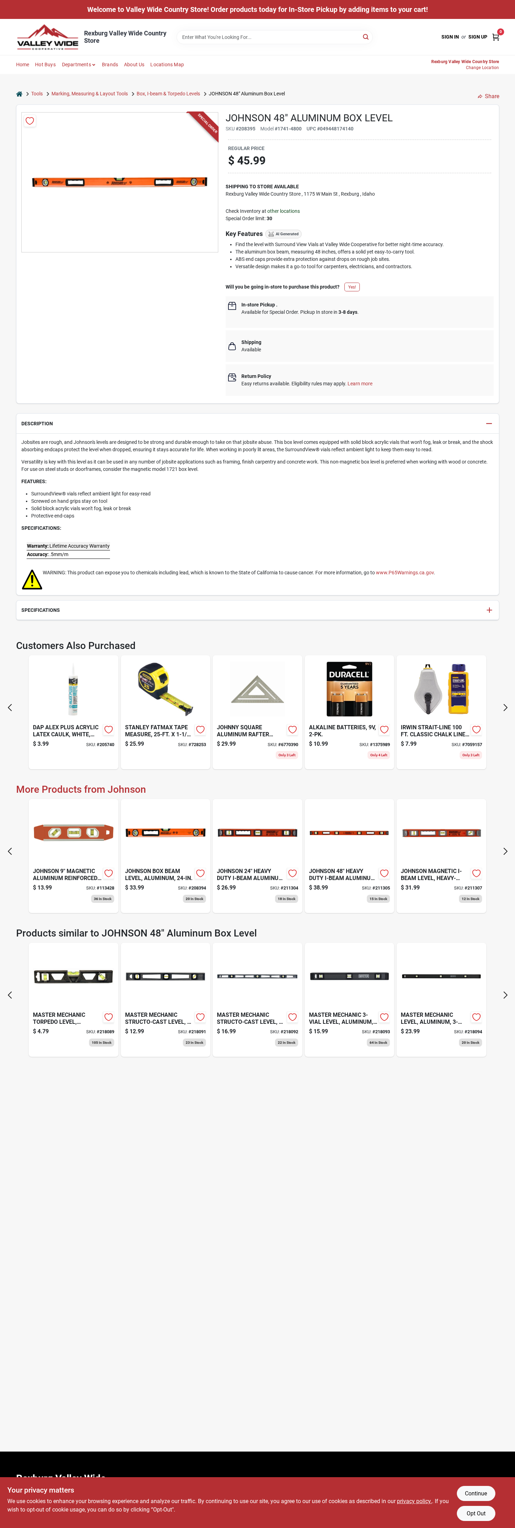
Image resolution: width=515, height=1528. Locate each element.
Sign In (450, 37)
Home (22, 64)
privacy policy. (414, 1501)
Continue (476, 1493)
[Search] (366, 36)
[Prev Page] (10, 707)
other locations (283, 211)
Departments (76, 64)
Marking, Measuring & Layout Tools (90, 93)
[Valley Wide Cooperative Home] (47, 37)
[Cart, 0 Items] (495, 37)
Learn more (360, 383)
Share (492, 96)
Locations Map (167, 64)
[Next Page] (505, 707)
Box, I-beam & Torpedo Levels (168, 93)
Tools (37, 93)
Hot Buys (45, 64)
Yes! (352, 287)
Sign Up (477, 37)
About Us (134, 64)
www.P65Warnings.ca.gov (405, 572)
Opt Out (476, 1513)
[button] (257, 424)
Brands (110, 64)
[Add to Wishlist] (30, 121)
